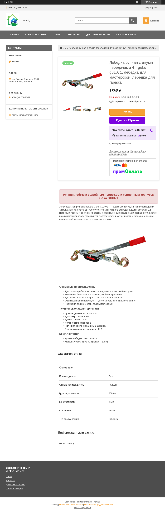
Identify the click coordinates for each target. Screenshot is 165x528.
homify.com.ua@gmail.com (25, 115)
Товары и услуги (35, 34)
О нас (58, 34)
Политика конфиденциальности (98, 505)
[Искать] (133, 20)
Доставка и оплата (98, 34)
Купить (127, 112)
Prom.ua (96, 502)
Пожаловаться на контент (71, 505)
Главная (14, 34)
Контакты (74, 34)
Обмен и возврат (127, 34)
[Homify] (12, 26)
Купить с (121, 120)
